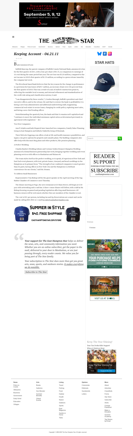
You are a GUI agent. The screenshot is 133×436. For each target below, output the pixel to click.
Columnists (86, 385)
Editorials (85, 388)
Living (61, 382)
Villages (22, 47)
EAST (104, 47)
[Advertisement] (104, 322)
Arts (82, 47)
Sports (70, 47)
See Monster (40, 391)
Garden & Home (62, 414)
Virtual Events (38, 399)
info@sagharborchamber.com (57, 200)
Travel (61, 385)
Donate (110, 47)
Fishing (61, 388)
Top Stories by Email (108, 420)
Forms (107, 394)
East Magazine (62, 409)
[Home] (66, 40)
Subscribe (108, 400)
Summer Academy (108, 415)
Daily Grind (17, 398)
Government (42, 47)
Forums (92, 227)
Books (38, 385)
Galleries (39, 388)
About (107, 385)
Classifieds (97, 47)
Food (64, 47)
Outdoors (62, 403)
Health (61, 397)
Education (88, 47)
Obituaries (15, 47)
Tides (61, 418)
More (106, 382)
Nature (61, 400)
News (15, 382)
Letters (76, 47)
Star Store (108, 397)
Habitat (61, 394)
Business (50, 47)
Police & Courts (32, 47)
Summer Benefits (39, 394)
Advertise (108, 388)
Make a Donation (108, 411)
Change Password (108, 406)
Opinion (58, 47)
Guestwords (86, 391)
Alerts (107, 403)
